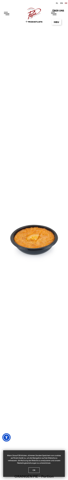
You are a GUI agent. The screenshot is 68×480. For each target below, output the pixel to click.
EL (57, 3)
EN (61, 3)
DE (66, 3)
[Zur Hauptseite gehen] (34, 13)
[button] (6, 437)
